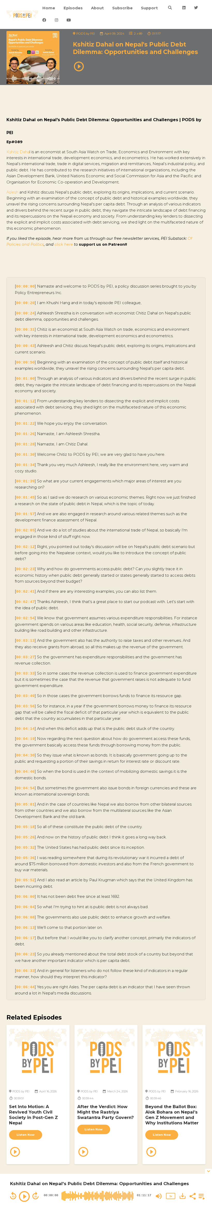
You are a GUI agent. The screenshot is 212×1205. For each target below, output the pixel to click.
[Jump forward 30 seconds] (35, 1195)
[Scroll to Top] (202, 1158)
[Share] (192, 1196)
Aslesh (12, 192)
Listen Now (26, 1135)
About (97, 8)
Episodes (73, 8)
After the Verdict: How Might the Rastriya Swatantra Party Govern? (105, 1112)
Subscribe (122, 8)
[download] (182, 1196)
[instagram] (56, 20)
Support (149, 8)
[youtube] (68, 20)
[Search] (170, 8)
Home (48, 8)
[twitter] (196, 8)
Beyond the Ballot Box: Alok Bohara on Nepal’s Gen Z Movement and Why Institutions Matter (172, 1114)
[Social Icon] (184, 8)
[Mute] (159, 1196)
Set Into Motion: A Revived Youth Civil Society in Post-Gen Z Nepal (33, 1114)
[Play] (24, 1196)
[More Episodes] (201, 1196)
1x (170, 1196)
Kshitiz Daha (17, 152)
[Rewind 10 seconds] (13, 1195)
